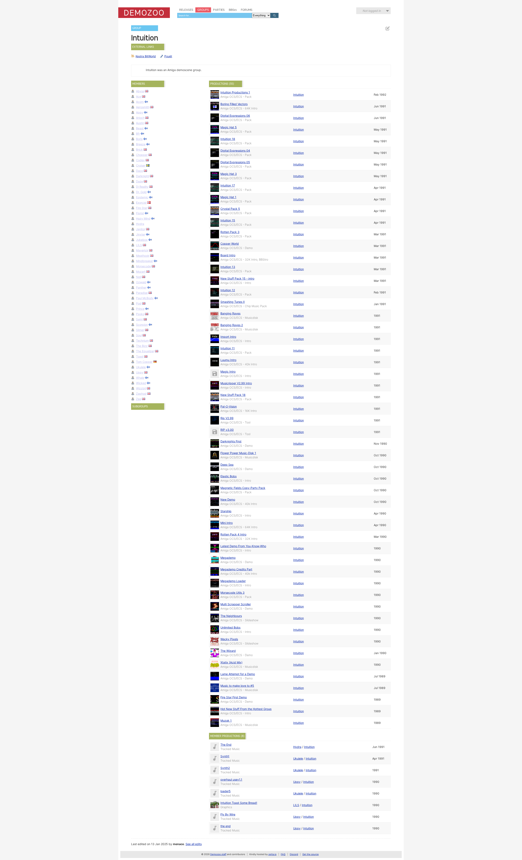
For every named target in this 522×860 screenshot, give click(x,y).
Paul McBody (145, 298)
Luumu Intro (228, 360)
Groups (203, 10)
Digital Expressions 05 (235, 162)
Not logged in (372, 10)
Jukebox (142, 239)
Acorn (140, 101)
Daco (139, 170)
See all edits (194, 844)
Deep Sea (226, 464)
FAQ (283, 854)
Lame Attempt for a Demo (237, 674)
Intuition (298, 94)
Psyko (140, 314)
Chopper (142, 155)
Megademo (228, 557)
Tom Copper (144, 361)
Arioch (140, 117)
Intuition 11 (227, 348)
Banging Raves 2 (231, 325)
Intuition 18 (227, 139)
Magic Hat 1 (228, 197)
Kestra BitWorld (146, 56)
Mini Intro (226, 522)
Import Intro (228, 336)
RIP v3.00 (227, 429)
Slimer (140, 330)
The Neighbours (231, 616)
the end (225, 826)
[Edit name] (387, 28)
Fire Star (141, 208)
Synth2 (225, 768)
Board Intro (227, 255)
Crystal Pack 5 (230, 208)
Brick (139, 149)
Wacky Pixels (229, 639)
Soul (139, 335)
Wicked (141, 383)
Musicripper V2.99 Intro (236, 383)
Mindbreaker (144, 261)
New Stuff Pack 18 (233, 395)
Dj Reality (142, 186)
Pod (138, 303)
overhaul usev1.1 (231, 779)
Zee (138, 399)
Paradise (142, 292)
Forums (246, 10)
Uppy (139, 372)
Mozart (140, 271)
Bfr (138, 133)
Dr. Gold (141, 192)
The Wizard (228, 650)
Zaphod (141, 393)
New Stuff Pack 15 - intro (237, 278)
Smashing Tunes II (232, 301)
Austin (140, 123)
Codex (140, 160)
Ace (138, 96)
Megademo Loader (233, 581)
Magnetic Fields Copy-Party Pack (242, 488)
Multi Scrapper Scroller (235, 604)
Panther (141, 287)
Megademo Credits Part (236, 569)
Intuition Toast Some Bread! (238, 802)
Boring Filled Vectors (234, 104)
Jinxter (140, 234)
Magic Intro (228, 371)
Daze (139, 181)
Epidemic (142, 197)
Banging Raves (230, 313)
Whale (140, 377)
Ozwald (141, 282)
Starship (225, 511)
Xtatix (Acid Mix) (231, 662)
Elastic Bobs (228, 476)
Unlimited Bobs (230, 627)
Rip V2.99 (226, 418)
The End (225, 744)
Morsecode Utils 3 (232, 592)
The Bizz (142, 346)
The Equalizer (145, 351)
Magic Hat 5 (228, 127)
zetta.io (272, 854)
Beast (140, 128)
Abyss (140, 91)
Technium (142, 340)
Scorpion (142, 324)
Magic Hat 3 (228, 174)
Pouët (168, 56)
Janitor (140, 229)
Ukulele (141, 367)
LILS (139, 245)
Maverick (142, 250)
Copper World (229, 243)
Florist (140, 213)
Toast (139, 356)
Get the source (310, 854)
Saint (139, 319)
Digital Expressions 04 (235, 150)
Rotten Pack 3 (229, 232)
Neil (138, 277)
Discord (294, 854)
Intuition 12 (227, 290)
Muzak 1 (226, 720)
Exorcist (141, 202)
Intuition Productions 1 (235, 92)
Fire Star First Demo (233, 697)
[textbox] (214, 15)
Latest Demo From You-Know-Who (243, 546)
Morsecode (143, 266)
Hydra (140, 224)
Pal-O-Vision (228, 406)
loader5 (225, 791)
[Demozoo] (144, 12)
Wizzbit (141, 388)
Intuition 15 (227, 220)
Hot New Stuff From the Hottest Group (246, 709)
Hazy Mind (143, 218)
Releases (186, 10)
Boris (139, 139)
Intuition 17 (227, 185)
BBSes (233, 10)
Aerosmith (142, 107)
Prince (140, 308)
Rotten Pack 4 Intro (233, 534)
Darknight (142, 176)
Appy (139, 112)
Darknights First (230, 441)
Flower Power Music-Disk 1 (238, 453)
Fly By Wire (227, 814)
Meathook (142, 255)
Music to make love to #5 (237, 685)
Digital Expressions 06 (235, 115)
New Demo (227, 499)
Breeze (140, 144)
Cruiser (140, 165)
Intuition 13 (227, 267)
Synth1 (224, 756)
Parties (219, 10)
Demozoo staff (218, 854)
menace (178, 844)
